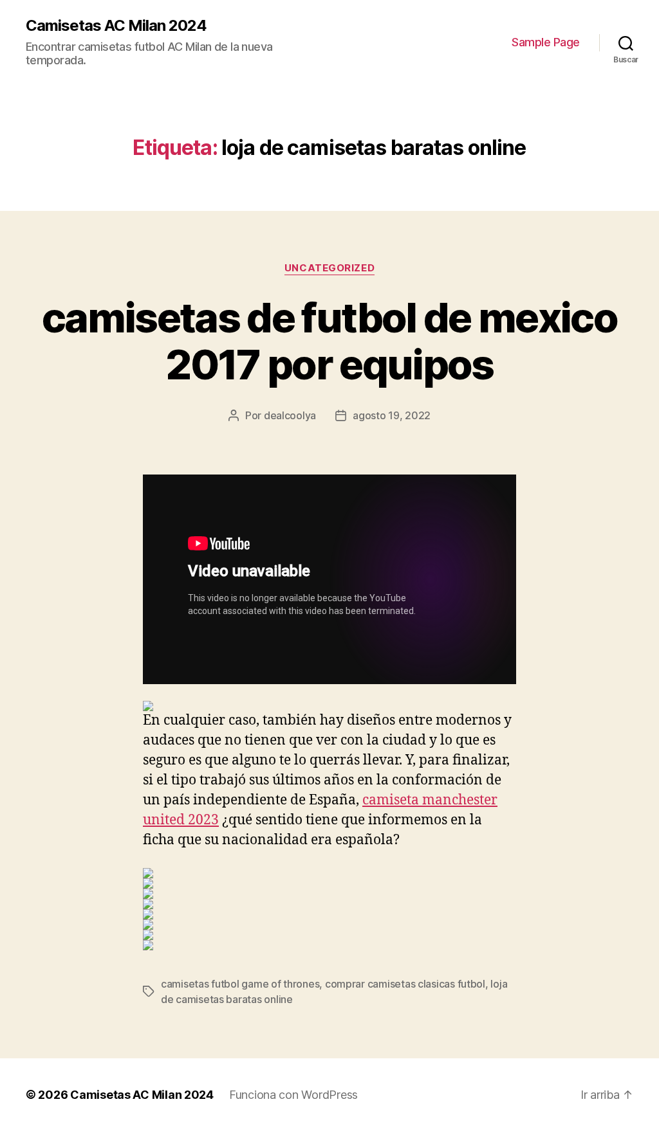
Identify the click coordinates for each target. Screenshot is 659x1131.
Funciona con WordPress (293, 1094)
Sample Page (546, 42)
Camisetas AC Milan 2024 (116, 25)
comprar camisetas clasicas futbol (405, 983)
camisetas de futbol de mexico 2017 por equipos (329, 341)
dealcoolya (290, 415)
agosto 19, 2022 (392, 415)
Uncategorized (329, 268)
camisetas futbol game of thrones (240, 983)
